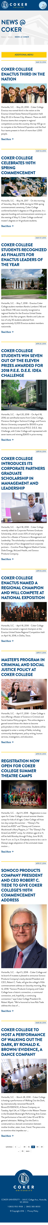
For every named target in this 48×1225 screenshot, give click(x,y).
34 (42, 1147)
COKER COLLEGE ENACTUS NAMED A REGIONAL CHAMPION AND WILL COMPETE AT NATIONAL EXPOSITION (23, 587)
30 (24, 1147)
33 (37, 1147)
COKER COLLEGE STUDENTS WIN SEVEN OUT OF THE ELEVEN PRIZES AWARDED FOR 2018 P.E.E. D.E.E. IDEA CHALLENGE (22, 363)
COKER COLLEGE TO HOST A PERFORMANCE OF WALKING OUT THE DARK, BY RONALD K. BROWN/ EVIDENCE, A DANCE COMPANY (23, 1042)
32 (33, 1147)
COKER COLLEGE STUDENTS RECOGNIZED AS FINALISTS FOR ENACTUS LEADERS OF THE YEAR (24, 254)
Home (3, 37)
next (27, 1151)
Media (10, 37)
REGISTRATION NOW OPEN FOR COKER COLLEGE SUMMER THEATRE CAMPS (20, 768)
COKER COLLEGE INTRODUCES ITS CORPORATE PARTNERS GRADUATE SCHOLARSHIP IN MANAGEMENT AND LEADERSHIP (23, 473)
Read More (6, 139)
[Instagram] (34, 1191)
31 (29, 1147)
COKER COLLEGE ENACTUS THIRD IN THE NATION (23, 74)
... (19, 1147)
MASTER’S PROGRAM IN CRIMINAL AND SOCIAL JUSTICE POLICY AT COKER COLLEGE (23, 667)
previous (9, 1147)
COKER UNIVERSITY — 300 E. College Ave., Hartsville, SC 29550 (24, 1201)
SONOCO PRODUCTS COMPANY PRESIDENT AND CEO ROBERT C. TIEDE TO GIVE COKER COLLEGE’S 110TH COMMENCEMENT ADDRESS (22, 885)
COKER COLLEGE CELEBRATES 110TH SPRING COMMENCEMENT (18, 165)
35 (22, 1151)
